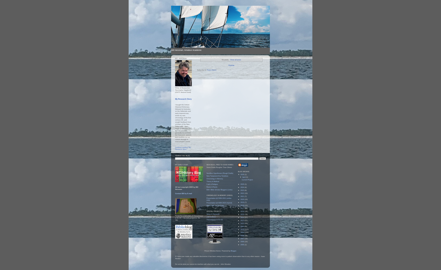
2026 (242, 174)
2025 (242, 184)
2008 (242, 236)
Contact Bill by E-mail (183, 193)
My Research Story (183, 99)
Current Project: (247, 180)
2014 (242, 217)
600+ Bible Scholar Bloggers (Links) (219, 190)
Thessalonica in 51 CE (214, 220)
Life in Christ (211, 217)
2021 (242, 196)
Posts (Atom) (211, 70)
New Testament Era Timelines (217, 176)
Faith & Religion (212, 184)
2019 (242, 202)
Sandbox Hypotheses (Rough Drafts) (219, 173)
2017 (242, 208)
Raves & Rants (211, 187)
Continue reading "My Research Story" (183, 148)
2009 (242, 232)
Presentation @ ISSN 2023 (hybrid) (219, 203)
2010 (242, 229)
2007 (242, 238)
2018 (242, 205)
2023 (242, 190)
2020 (242, 199)
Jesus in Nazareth (213, 214)
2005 (242, 245)
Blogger (233, 251)
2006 (242, 241)
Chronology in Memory (214, 179)
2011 (242, 226)
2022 (242, 193)
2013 (242, 220)
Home (231, 65)
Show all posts (235, 60)
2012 (242, 223)
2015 (242, 214)
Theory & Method (212, 181)
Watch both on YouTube (215, 205)
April (244, 177)
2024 (242, 187)
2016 (242, 211)
